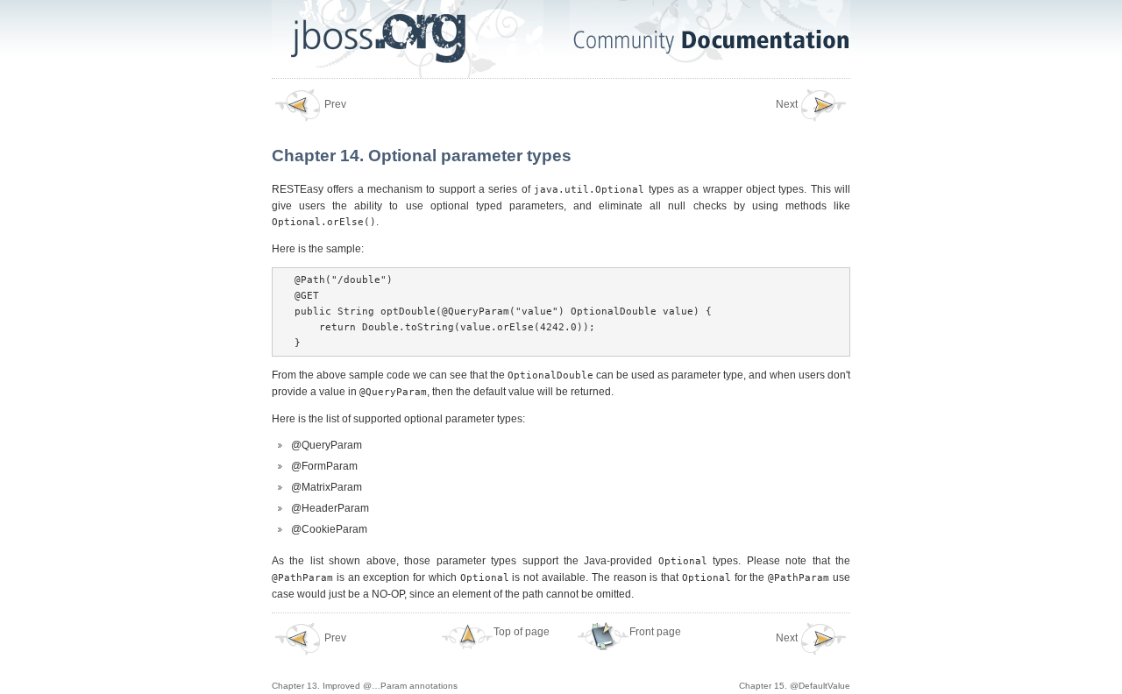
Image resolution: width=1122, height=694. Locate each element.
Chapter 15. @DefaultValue (794, 661)
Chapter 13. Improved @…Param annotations (365, 661)
